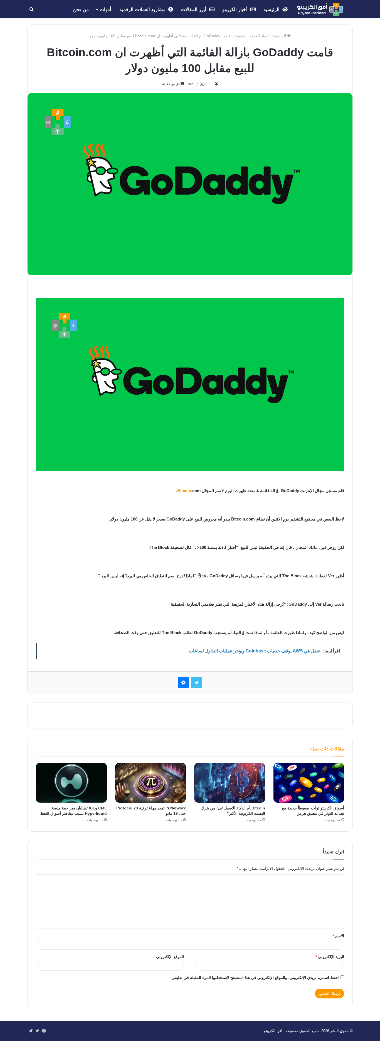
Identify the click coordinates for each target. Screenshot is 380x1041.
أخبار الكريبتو (235, 9)
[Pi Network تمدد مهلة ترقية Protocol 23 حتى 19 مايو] (150, 783)
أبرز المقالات (194, 9)
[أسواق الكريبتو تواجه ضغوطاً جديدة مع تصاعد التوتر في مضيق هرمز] (308, 783)
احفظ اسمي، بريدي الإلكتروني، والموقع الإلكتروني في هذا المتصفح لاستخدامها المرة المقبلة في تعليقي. (255, 977)
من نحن (81, 9)
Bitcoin (184, 490)
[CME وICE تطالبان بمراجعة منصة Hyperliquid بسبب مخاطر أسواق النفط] (71, 783)
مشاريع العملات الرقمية (143, 9)
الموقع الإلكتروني (170, 956)
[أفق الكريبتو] (320, 9)
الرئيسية (272, 9)
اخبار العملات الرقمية (252, 36)
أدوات (105, 9)
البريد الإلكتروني (329, 956)
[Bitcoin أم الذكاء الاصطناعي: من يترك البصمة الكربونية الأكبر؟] (229, 783)
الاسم (338, 936)
